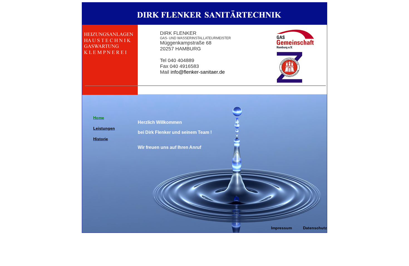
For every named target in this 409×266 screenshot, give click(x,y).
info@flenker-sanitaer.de (198, 72)
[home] (204, 24)
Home (98, 117)
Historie (100, 139)
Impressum (281, 228)
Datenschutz (315, 228)
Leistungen (104, 128)
